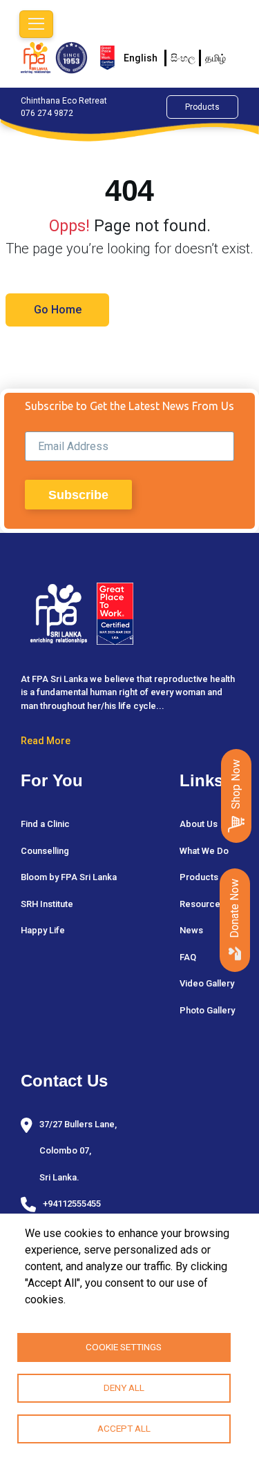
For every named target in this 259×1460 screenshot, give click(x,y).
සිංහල (183, 58)
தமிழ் (215, 58)
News (191, 930)
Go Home (57, 309)
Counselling (45, 851)
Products (202, 107)
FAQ (188, 957)
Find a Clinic (45, 824)
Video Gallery (207, 983)
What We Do (204, 851)
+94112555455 (72, 1203)
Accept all (124, 1428)
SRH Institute (47, 904)
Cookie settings (124, 1346)
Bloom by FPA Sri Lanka (69, 877)
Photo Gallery (207, 1010)
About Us (199, 824)
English (140, 58)
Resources (202, 904)
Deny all (124, 1387)
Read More (45, 740)
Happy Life (43, 930)
